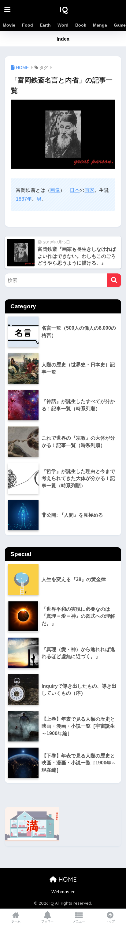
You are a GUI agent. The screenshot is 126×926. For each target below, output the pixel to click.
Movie (9, 25)
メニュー (79, 921)
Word (63, 25)
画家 (89, 190)
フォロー (47, 921)
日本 (75, 190)
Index (63, 39)
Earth (45, 25)
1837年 (24, 199)
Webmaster (63, 891)
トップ (110, 921)
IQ (64, 9)
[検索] (114, 280)
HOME (67, 879)
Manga (100, 25)
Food (27, 25)
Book (80, 25)
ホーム (15, 921)
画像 (55, 190)
